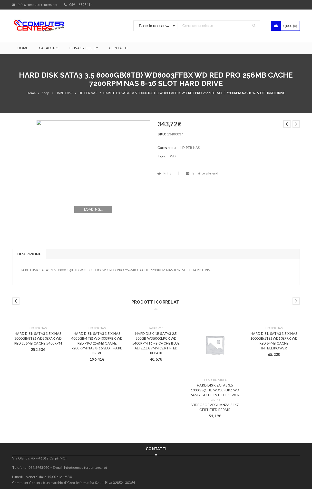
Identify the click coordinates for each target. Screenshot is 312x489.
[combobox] (155, 26)
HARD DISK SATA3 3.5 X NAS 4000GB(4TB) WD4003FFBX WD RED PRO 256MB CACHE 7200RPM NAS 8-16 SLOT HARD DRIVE (97, 343)
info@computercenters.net (85, 467)
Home (31, 93)
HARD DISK (64, 93)
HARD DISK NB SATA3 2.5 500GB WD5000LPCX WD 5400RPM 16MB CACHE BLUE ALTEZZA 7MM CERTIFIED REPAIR (156, 343)
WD (173, 156)
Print (167, 173)
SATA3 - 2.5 (156, 328)
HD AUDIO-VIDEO (215, 380)
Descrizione (29, 254)
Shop (45, 93)
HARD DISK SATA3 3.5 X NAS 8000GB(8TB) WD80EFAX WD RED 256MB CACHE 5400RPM (38, 338)
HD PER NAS (88, 93)
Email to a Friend (205, 173)
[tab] (29, 254)
